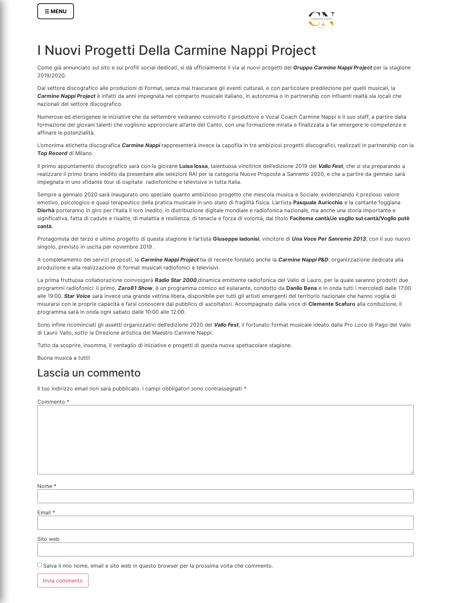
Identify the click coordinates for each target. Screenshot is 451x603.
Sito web (48, 539)
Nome (46, 486)
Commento (53, 401)
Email (46, 512)
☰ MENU (56, 11)
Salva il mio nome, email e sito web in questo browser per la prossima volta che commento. (158, 565)
